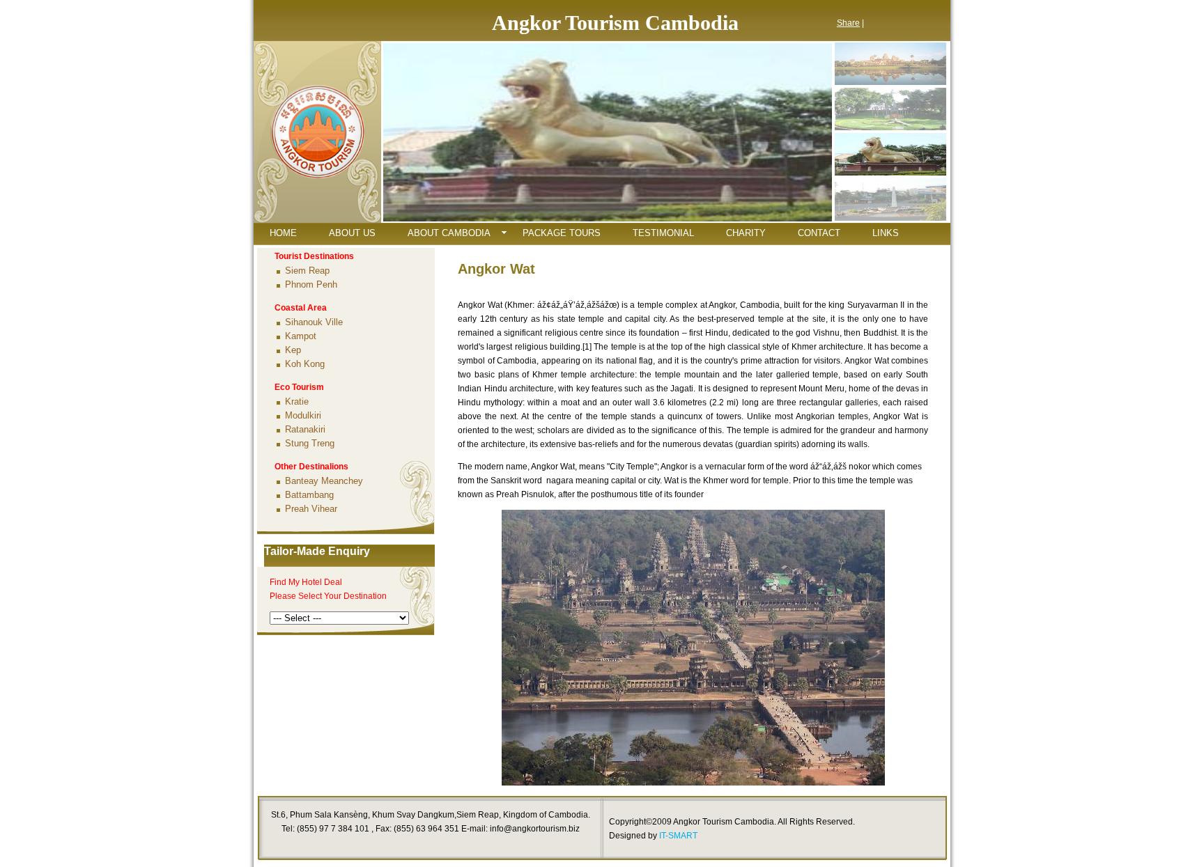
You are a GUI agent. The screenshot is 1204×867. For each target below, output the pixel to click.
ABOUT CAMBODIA (449, 233)
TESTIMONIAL (663, 233)
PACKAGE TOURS (562, 233)
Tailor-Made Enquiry (317, 551)
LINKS (885, 233)
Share (848, 23)
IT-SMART (678, 836)
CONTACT (819, 233)
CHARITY (746, 233)
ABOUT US (352, 233)
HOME (283, 233)
